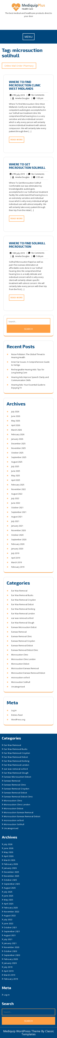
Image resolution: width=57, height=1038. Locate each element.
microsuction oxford (20, 677)
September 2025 (18, 457)
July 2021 (15, 521)
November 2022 (18, 489)
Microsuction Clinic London (23, 659)
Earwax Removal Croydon (23, 641)
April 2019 (15, 557)
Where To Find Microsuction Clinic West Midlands (25, 85)
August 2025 (16, 461)
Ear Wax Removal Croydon (23, 599)
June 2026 (15, 416)
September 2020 (18, 539)
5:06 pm (37, 256)
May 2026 (15, 420)
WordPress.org (18, 719)
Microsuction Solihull (20, 682)
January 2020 (17, 548)
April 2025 (15, 480)
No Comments (35, 95)
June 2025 (15, 471)
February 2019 (17, 567)
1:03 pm (37, 98)
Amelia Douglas (19, 98)
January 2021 (17, 525)
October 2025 (17, 452)
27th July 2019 (18, 95)
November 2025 (18, 448)
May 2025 (15, 475)
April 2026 (15, 425)
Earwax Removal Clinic (21, 636)
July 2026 (15, 411)
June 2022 (15, 503)
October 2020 (17, 535)
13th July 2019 (18, 253)
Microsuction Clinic (19, 654)
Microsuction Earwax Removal (25, 668)
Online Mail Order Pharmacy (19, 65)
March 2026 (16, 429)
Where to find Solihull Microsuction (27, 244)
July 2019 (15, 553)
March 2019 (16, 562)
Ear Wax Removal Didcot (22, 604)
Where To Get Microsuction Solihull (27, 165)
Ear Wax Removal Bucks (22, 595)
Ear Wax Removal (19, 590)
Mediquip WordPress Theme (22, 1031)
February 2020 (17, 544)
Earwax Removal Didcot (22, 645)
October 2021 (17, 507)
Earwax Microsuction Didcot (23, 627)
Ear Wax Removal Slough (22, 622)
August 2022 (16, 493)
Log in (14, 710)
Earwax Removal (19, 631)
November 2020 (18, 530)
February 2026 (17, 434)
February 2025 (17, 484)
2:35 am (37, 177)
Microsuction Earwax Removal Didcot (28, 673)
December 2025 (18, 443)
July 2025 (15, 466)
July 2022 (15, 498)
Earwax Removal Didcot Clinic (24, 650)
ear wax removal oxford (22, 618)
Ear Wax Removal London (23, 613)
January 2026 (17, 439)
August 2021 (16, 516)
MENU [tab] (28, 37)
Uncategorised (18, 686)
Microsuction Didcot (20, 663)
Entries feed (16, 715)
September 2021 (18, 512)
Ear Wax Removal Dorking (23, 609)
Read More (16, 139)
